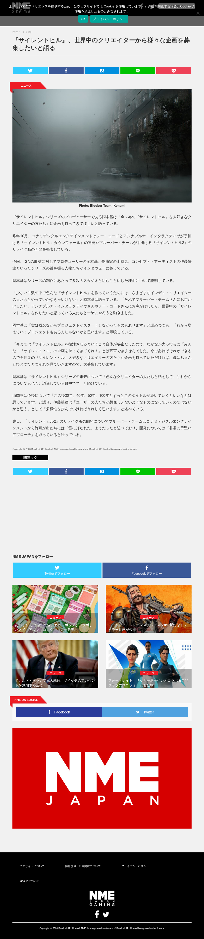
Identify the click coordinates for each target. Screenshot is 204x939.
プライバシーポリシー (135, 866)
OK (83, 19)
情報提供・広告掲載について (83, 866)
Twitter (147, 711)
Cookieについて (29, 881)
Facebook (60, 711)
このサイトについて (32, 866)
